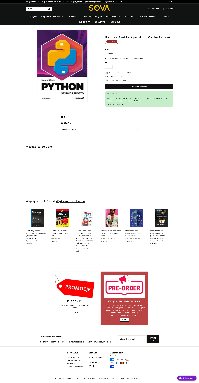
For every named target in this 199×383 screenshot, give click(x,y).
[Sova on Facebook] (93, 366)
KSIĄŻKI (33, 16)
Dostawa (122, 58)
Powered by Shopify (134, 378)
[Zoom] (62, 66)
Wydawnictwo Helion (114, 44)
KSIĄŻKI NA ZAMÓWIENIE (52, 16)
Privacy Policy (72, 364)
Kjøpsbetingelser (73, 357)
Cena (107, 49)
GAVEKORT (164, 16)
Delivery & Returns (74, 360)
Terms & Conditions (75, 367)
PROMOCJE (114, 22)
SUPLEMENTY (85, 22)
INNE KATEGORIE (113, 16)
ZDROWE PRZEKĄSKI (92, 16)
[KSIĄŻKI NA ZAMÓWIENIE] (124, 286)
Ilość (107, 62)
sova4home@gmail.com (127, 315)
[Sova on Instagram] (90, 366)
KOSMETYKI (100, 22)
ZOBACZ (75, 312)
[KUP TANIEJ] (74, 286)
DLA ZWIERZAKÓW (146, 16)
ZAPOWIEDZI (73, 16)
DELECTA (129, 16)
